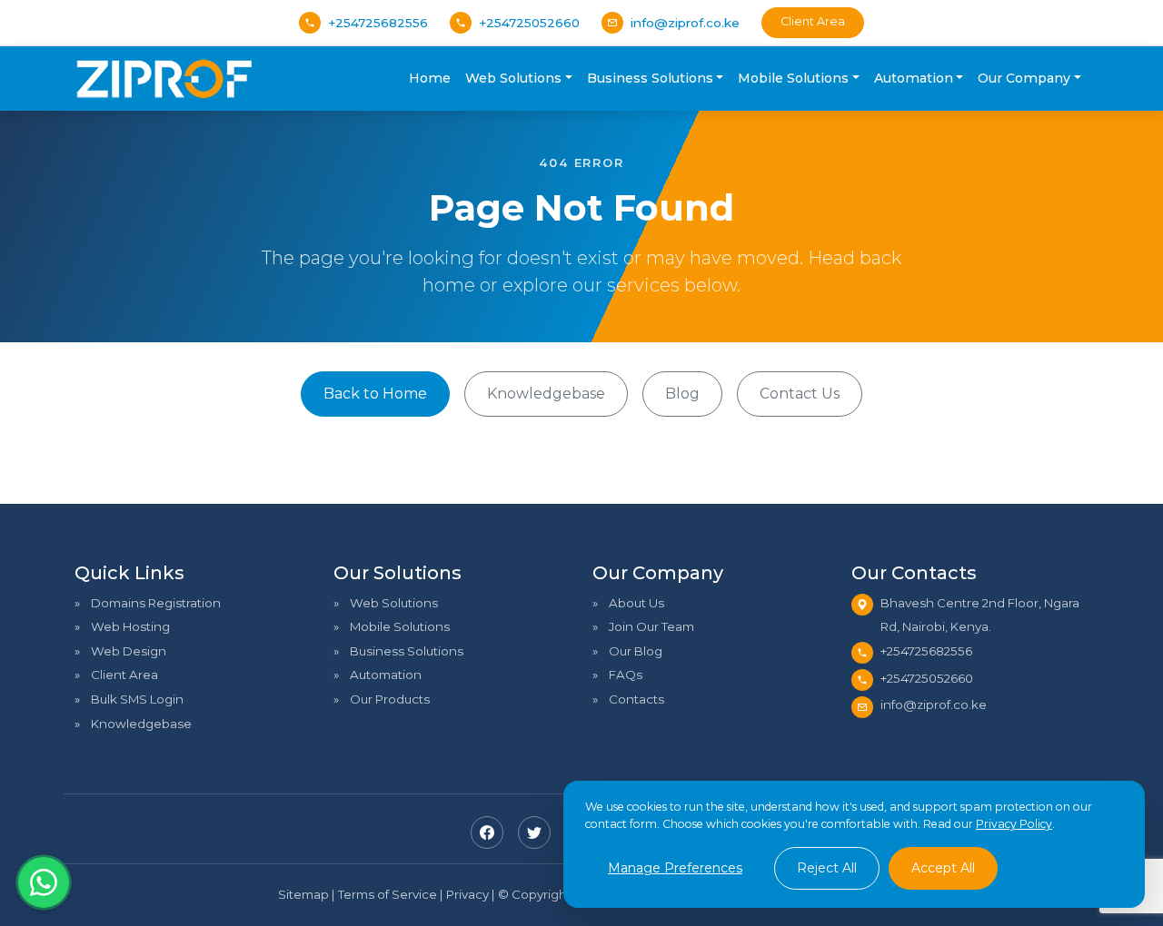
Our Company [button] (1024, 78)
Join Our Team (651, 626)
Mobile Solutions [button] (793, 78)
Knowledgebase (546, 393)
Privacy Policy (1014, 824)
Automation (386, 674)
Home (430, 78)
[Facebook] (487, 832)
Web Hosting (130, 626)
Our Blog (635, 651)
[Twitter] (534, 832)
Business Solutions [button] (650, 78)
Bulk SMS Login (137, 699)
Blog (682, 393)
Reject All (827, 868)
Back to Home (375, 393)
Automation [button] (913, 78)
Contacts (636, 699)
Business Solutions (406, 651)
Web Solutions (394, 603)
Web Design (128, 651)
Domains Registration (156, 603)
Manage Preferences (675, 868)
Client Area (812, 21)
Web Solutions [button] (513, 78)
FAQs (625, 674)
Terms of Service (387, 894)
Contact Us (800, 393)
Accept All (943, 868)
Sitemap (303, 894)
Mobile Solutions (400, 626)
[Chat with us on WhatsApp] (43, 882)
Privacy (467, 894)
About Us (636, 603)
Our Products (390, 699)
